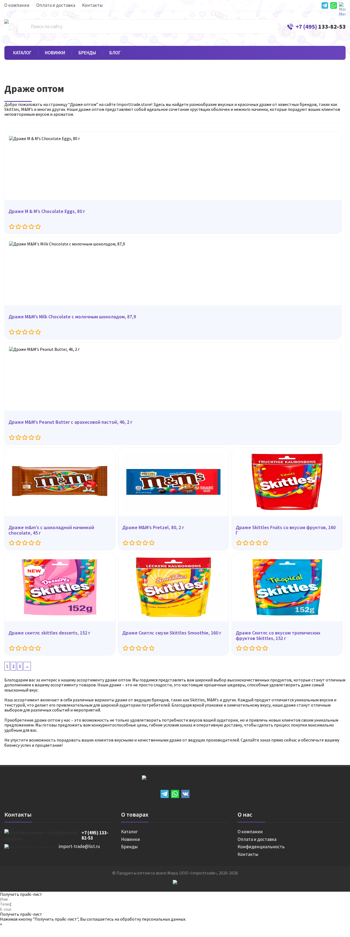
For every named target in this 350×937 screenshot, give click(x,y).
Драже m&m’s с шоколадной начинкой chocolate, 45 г (51, 530)
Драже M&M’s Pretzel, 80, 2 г (153, 527)
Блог (115, 53)
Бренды (87, 53)
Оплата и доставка (55, 5)
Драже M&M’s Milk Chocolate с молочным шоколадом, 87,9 (72, 317)
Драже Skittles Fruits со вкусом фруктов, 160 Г (286, 530)
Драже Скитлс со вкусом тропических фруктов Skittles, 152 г (278, 636)
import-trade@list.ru (79, 846)
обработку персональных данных (152, 919)
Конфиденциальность (261, 847)
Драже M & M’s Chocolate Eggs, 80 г (46, 211)
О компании (17, 5)
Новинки (55, 53)
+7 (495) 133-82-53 (94, 835)
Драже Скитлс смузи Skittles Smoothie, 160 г (171, 633)
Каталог (22, 53)
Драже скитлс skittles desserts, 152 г (49, 633)
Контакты (92, 5)
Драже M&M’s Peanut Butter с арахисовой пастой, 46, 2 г (70, 422)
